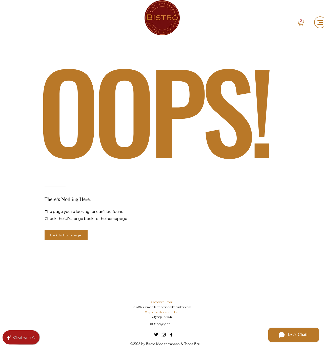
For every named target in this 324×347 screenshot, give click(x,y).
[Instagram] (163, 334)
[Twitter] (156, 334)
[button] (301, 22)
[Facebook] (171, 334)
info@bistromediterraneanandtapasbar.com (162, 307)
